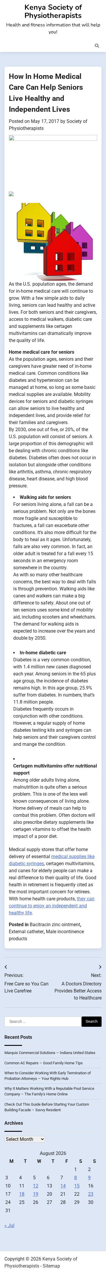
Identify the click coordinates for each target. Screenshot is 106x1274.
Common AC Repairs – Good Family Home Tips (43, 1063)
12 (35, 1186)
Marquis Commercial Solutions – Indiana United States (49, 1053)
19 (35, 1194)
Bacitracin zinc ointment (55, 924)
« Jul (9, 1225)
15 (77, 1186)
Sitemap (51, 1266)
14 (63, 1186)
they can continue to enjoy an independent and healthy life (52, 906)
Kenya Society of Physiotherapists (53, 11)
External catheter (26, 931)
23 (90, 1194)
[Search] (96, 45)
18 (21, 1194)
